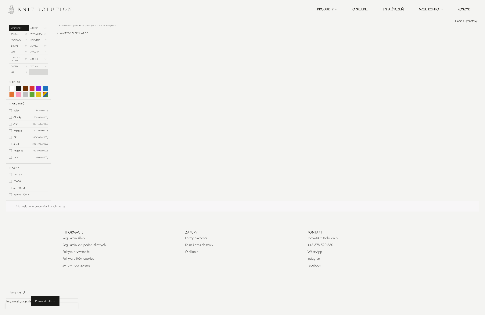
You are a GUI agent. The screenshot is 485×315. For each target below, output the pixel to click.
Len (19, 51)
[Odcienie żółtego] (38, 94)
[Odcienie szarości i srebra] (25, 94)
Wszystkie (16, 28)
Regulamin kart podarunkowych (84, 244)
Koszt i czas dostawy (199, 244)
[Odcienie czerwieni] (32, 88)
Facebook (314, 265)
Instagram (314, 258)
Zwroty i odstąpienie (76, 265)
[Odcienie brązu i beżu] (25, 88)
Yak (19, 72)
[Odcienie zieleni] (32, 94)
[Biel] (12, 88)
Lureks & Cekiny (19, 59)
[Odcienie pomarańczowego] (12, 94)
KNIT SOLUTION (45, 9)
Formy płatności (196, 238)
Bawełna (39, 39)
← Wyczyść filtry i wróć (72, 33)
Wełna (39, 66)
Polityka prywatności (76, 251)
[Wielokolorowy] (45, 94)
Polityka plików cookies (78, 258)
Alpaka (39, 45)
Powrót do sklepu (45, 301)
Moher (39, 58)
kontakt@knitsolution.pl (322, 238)
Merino (39, 28)
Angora (39, 51)
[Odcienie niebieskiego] (45, 88)
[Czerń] (18, 88)
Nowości (19, 39)
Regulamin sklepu (74, 238)
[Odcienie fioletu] (38, 88)
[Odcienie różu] (18, 94)
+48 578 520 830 (320, 244)
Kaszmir (19, 33)
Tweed (19, 66)
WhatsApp (314, 251)
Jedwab (19, 45)
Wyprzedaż (39, 33)
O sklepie (191, 251)
